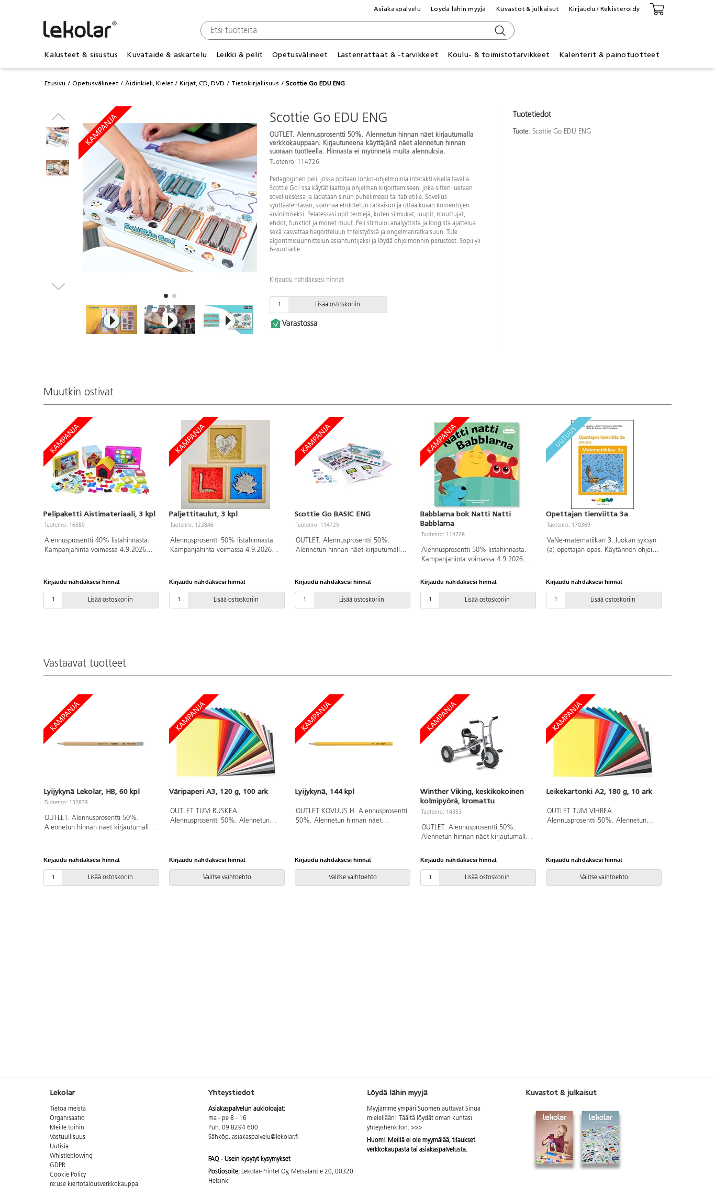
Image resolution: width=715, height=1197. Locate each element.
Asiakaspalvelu (397, 9)
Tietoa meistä (68, 1109)
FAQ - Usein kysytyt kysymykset (249, 1159)
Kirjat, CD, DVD (202, 83)
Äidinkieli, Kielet (149, 83)
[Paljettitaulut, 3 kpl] (225, 464)
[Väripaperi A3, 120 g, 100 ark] (225, 741)
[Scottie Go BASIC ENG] (351, 464)
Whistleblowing (71, 1156)
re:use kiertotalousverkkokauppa (94, 1184)
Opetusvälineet (95, 83)
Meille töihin (67, 1128)
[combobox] (356, 30)
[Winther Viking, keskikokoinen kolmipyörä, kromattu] (476, 741)
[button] (166, 296)
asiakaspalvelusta (442, 1150)
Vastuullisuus (67, 1137)
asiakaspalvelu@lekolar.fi (265, 1137)
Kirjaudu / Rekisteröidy (604, 9)
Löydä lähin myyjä (458, 9)
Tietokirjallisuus (255, 83)
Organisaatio (67, 1118)
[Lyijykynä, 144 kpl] (351, 741)
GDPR (57, 1165)
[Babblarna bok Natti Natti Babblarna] (476, 464)
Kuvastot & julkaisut (527, 9)
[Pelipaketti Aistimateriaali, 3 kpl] (100, 464)
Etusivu (54, 83)
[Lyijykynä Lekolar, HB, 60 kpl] (100, 741)
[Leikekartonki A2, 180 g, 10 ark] (602, 741)
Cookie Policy (68, 1175)
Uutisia (59, 1147)
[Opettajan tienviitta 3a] (602, 464)
